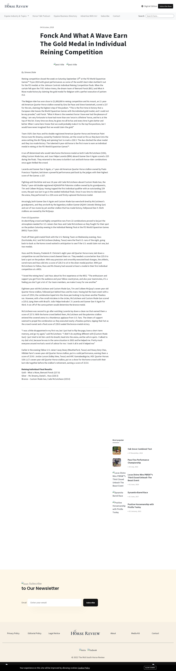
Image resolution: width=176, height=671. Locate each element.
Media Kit (135, 633)
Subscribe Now (166, 6)
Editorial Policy (34, 633)
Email (24, 602)
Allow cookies (150, 667)
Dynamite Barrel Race (138, 492)
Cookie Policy (84, 667)
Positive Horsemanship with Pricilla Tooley (141, 505)
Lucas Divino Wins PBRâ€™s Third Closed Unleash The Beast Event (140, 477)
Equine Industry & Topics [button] (15, 16)
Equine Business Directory (65, 16)
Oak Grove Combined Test (140, 448)
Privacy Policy (13, 633)
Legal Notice (54, 633)
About (113, 633)
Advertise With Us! (89, 16)
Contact (116, 16)
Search (141, 16)
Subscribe (105, 16)
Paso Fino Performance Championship (138, 461)
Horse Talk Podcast (41, 16)
